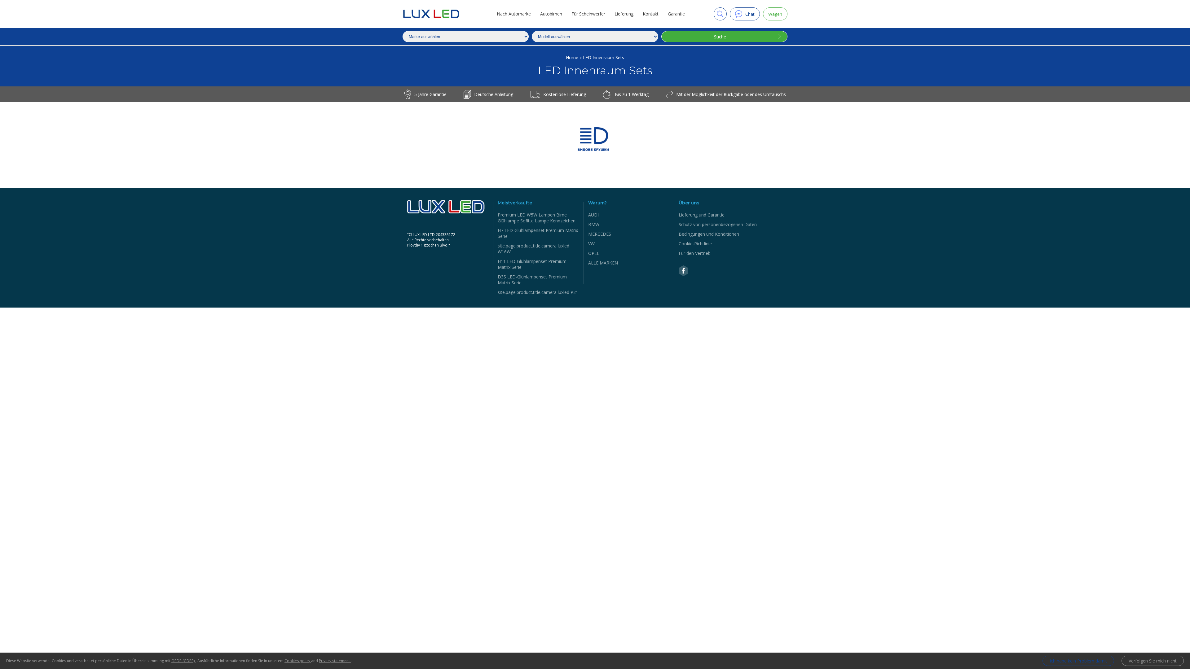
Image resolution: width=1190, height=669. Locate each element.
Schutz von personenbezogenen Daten (718, 224)
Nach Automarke (514, 14)
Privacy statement (335, 660)
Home (573, 57)
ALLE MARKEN (603, 263)
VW (591, 244)
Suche (720, 37)
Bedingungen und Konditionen (709, 234)
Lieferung (624, 14)
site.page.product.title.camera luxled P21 (538, 292)
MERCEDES (599, 234)
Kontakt (651, 14)
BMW (593, 224)
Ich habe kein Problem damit (1078, 661)
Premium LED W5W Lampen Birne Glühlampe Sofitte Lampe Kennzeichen (536, 218)
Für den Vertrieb (695, 253)
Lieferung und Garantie (702, 215)
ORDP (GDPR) (183, 660)
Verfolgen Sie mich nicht (1153, 661)
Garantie (676, 14)
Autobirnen (551, 14)
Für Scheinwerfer (588, 14)
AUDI (593, 215)
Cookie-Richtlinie (695, 244)
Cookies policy (297, 660)
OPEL (593, 253)
